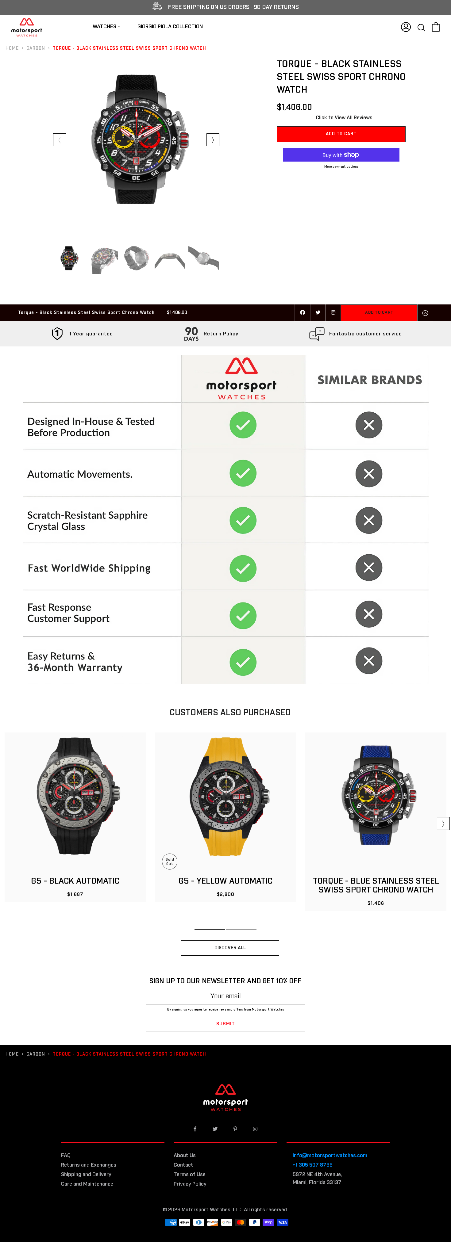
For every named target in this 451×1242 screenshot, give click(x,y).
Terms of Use (190, 1174)
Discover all (230, 948)
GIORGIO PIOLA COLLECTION (170, 26)
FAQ (66, 1155)
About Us (185, 1155)
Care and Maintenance (87, 1184)
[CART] (436, 26)
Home (12, 48)
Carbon (35, 48)
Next (213, 140)
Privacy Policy (190, 1184)
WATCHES (105, 26)
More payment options (341, 166)
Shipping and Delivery (86, 1174)
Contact (183, 1165)
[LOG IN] (406, 27)
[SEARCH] (421, 26)
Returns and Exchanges (88, 1165)
